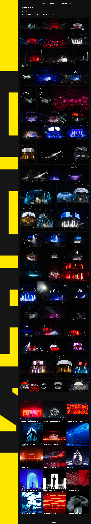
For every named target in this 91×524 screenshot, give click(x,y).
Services (44, 3)
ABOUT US (35, 3)
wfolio (56, 522)
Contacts (73, 3)
